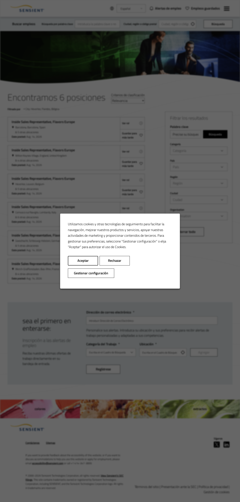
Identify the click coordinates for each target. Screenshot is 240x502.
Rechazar (114, 260)
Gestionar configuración (91, 272)
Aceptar (83, 260)
